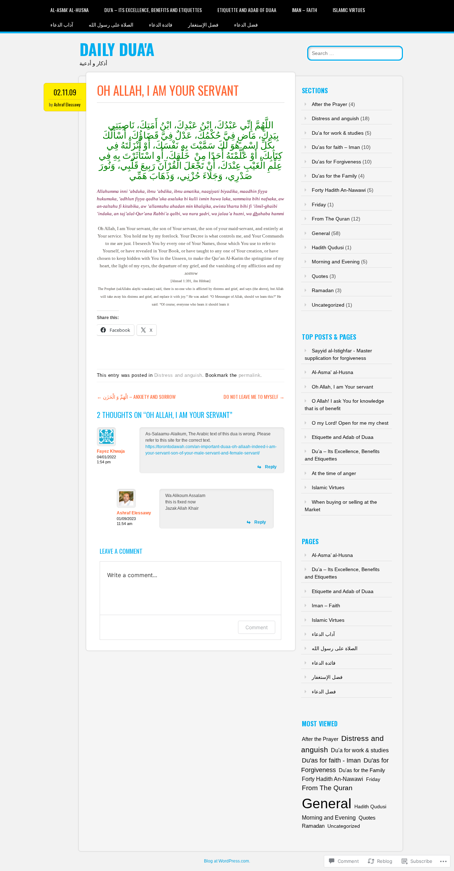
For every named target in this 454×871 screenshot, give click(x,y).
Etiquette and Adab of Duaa (246, 9)
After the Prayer (329, 104)
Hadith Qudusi (328, 247)
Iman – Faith (304, 9)
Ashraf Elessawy (67, 104)
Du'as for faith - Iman (331, 760)
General (321, 233)
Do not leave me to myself (253, 396)
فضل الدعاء (246, 24)
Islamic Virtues (349, 9)
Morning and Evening (336, 261)
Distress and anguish (178, 375)
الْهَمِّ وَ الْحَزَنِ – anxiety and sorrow (136, 396)
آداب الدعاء (61, 24)
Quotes (320, 276)
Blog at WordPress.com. (227, 861)
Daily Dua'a (116, 49)
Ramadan (323, 290)
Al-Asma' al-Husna (332, 372)
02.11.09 (65, 92)
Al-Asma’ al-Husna (69, 9)
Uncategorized (328, 305)
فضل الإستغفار (203, 24)
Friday (319, 204)
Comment (256, 627)
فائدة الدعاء (160, 24)
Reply (271, 466)
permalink (250, 375)
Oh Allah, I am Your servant (342, 387)
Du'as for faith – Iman (336, 147)
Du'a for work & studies (338, 133)
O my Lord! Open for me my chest (350, 423)
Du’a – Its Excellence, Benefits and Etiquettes (153, 9)
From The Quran (331, 219)
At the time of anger (334, 473)
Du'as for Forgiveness (336, 161)
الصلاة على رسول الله (111, 24)
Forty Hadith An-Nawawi (339, 190)
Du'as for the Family (334, 176)
